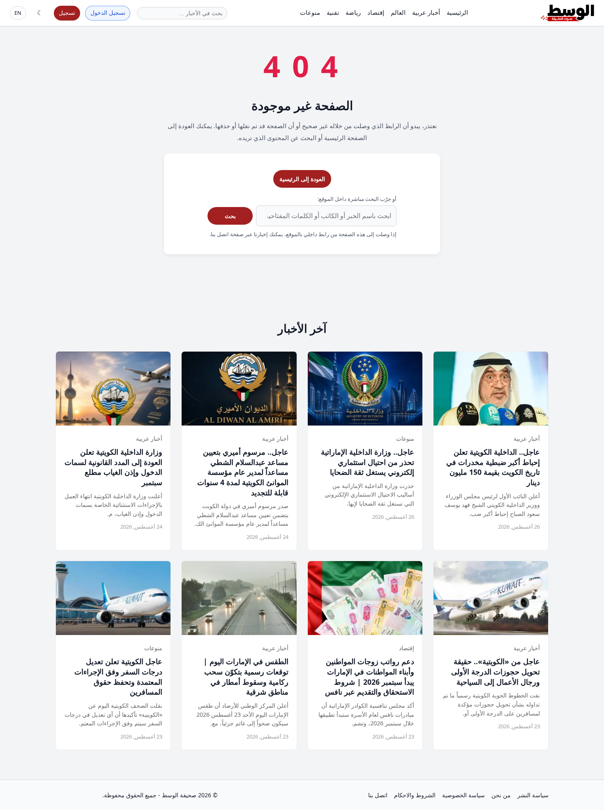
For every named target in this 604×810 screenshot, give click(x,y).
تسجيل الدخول (107, 12)
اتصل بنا (377, 795)
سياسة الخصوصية (463, 795)
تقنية (333, 12)
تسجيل (67, 12)
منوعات (310, 12)
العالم (398, 12)
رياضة (353, 12)
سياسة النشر (533, 795)
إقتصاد (375, 12)
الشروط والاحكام (415, 795)
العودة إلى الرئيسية (302, 179)
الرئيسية (457, 12)
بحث (230, 216)
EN (17, 12)
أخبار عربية (426, 12)
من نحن (501, 795)
